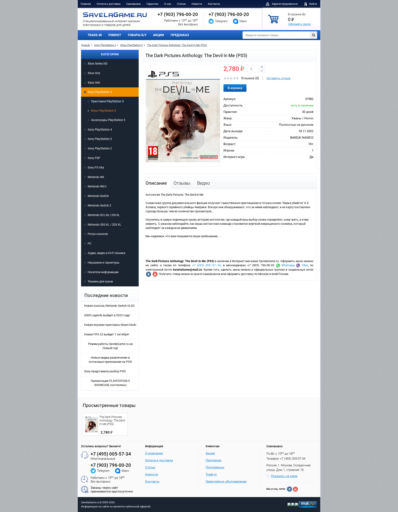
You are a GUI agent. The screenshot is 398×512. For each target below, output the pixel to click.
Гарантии (152, 3)
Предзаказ (213, 460)
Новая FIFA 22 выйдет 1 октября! (106, 334)
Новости (197, 3)
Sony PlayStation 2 (100, 148)
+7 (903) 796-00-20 (178, 14)
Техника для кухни (100, 281)
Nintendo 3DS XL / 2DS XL (104, 224)
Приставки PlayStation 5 (107, 101)
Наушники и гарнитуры (103, 262)
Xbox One (94, 73)
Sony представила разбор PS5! (105, 371)
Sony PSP (94, 158)
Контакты (214, 3)
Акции (210, 453)
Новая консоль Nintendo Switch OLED (109, 305)
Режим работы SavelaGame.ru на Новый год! (110, 346)
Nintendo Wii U (97, 186)
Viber (304, 265)
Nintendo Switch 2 (99, 205)
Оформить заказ (299, 24)
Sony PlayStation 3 (100, 139)
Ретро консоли (98, 234)
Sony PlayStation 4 (100, 129)
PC (89, 243)
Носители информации (103, 272)
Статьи (181, 3)
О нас (167, 3)
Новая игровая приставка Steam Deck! (110, 324)
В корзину (235, 88)
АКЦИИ (158, 35)
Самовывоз (133, 3)
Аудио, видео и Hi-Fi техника (106, 253)
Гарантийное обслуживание (226, 481)
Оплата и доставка (108, 3)
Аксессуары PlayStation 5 (108, 120)
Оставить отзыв (278, 78)
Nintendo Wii (96, 177)
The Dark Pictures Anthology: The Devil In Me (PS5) (177, 45)
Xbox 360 (94, 82)
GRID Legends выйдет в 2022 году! (107, 315)
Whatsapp (287, 265)
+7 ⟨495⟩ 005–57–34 (206, 265)
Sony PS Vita (96, 167)
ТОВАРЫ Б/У (137, 35)
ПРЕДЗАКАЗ (180, 35)
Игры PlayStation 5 (131, 45)
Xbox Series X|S (97, 63)
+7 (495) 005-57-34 (111, 454)
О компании (154, 453)
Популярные (215, 467)
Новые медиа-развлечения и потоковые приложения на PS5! (110, 359)
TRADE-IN (95, 35)
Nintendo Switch (98, 196)
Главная (86, 3)
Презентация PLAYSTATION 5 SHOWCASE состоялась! (110, 383)
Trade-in (211, 474)
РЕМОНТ (114, 35)
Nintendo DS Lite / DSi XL (104, 215)
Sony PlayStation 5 (105, 45)
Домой (85, 45)
